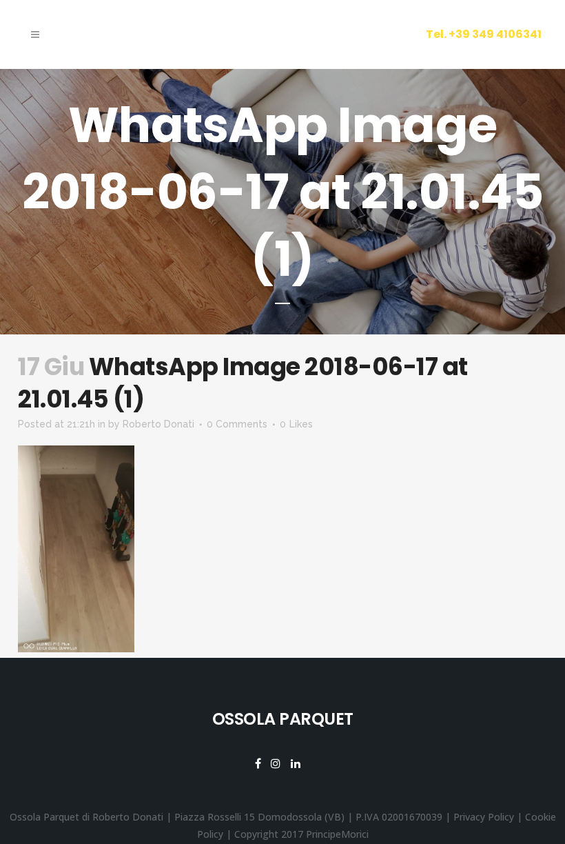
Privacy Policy (483, 816)
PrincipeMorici (337, 834)
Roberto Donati (158, 424)
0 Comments (237, 424)
